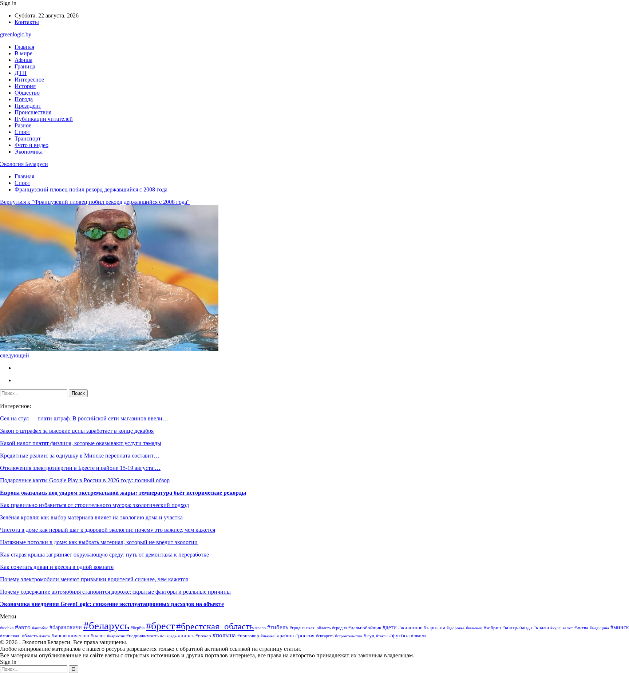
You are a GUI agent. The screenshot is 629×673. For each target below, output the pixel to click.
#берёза (138, 627)
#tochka (6, 628)
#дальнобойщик (364, 627)
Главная (24, 47)
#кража (541, 627)
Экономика (29, 152)
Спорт (22, 132)
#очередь (168, 636)
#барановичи (66, 627)
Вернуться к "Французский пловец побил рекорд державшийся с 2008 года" (95, 202)
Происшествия (33, 112)
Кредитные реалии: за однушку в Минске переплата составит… (79, 455)
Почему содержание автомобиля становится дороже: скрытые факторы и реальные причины (115, 592)
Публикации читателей (44, 119)
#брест (160, 626)
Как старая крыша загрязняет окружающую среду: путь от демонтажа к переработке (104, 554)
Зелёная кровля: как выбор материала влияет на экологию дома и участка (91, 517)
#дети (390, 627)
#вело (260, 627)
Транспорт (28, 138)
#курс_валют (561, 628)
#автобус (40, 628)
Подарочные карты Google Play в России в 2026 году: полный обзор (85, 480)
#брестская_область (215, 626)
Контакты (27, 22)
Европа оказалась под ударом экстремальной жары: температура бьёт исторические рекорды (123, 493)
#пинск (186, 635)
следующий (14, 355)
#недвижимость (142, 635)
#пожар (203, 635)
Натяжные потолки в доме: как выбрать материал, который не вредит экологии (99, 542)
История (25, 86)
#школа (418, 635)
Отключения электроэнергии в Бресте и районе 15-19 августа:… (80, 468)
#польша (224, 635)
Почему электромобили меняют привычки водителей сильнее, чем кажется (94, 579)
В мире (23, 53)
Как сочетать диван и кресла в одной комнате (57, 567)
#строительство (348, 636)
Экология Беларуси (24, 164)
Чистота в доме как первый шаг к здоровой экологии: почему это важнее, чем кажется (107, 530)
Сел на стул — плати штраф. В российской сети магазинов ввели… (84, 418)
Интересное (29, 79)
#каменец (474, 628)
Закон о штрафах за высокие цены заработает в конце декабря (77, 431)
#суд (369, 635)
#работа (285, 635)
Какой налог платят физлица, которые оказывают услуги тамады (80, 443)
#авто (23, 627)
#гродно (339, 627)
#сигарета (324, 635)
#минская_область (19, 635)
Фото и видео (31, 145)
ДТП (21, 73)
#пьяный (268, 636)
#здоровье (455, 628)
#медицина (599, 628)
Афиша (23, 60)
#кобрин (492, 627)
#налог (98, 635)
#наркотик (116, 636)
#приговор (248, 635)
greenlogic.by (15, 34)
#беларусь (106, 626)
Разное (23, 125)
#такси (382, 636)
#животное (410, 627)
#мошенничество (70, 635)
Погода (24, 99)
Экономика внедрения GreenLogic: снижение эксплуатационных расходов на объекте (112, 604)
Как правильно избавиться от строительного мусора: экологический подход (94, 505)
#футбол (399, 635)
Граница (25, 66)
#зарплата (434, 627)
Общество (27, 93)
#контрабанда (517, 627)
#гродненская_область (310, 628)
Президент (28, 106)
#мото (44, 636)
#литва (581, 627)
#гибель (277, 627)
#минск (619, 627)
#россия (304, 635)
